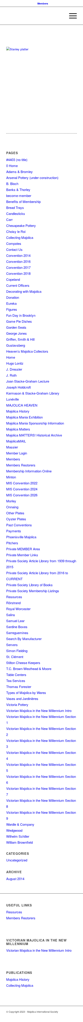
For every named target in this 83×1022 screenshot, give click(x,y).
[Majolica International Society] (34, 16)
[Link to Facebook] (53, 1016)
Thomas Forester (18, 686)
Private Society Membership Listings (32, 590)
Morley (11, 501)
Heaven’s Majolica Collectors (27, 351)
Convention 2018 (18, 273)
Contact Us (14, 249)
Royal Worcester (18, 608)
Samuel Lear (15, 620)
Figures (11, 309)
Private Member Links (22, 554)
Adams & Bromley (19, 171)
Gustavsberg (15, 345)
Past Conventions (19, 525)
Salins (10, 614)
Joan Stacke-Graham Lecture (27, 381)
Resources (14, 596)
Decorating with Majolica (23, 291)
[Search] (60, 16)
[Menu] (71, 16)
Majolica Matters (18, 429)
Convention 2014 (18, 255)
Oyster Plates (16, 519)
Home (10, 357)
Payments (13, 531)
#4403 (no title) (16, 159)
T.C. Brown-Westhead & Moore (28, 668)
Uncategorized (16, 860)
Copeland (13, 279)
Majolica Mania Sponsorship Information (35, 423)
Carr (9, 219)
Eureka (11, 303)
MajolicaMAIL (16, 441)
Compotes (13, 243)
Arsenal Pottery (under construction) (32, 177)
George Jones (16, 333)
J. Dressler (14, 369)
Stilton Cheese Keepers (23, 662)
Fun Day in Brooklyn (20, 315)
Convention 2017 (18, 267)
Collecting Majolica (19, 237)
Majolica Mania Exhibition (24, 417)
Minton (11, 477)
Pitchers (12, 542)
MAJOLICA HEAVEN (21, 405)
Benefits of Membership (23, 201)
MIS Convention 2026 (21, 495)
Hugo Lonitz (14, 363)
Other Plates (15, 513)
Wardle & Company (20, 824)
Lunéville (12, 399)
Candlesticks (15, 213)
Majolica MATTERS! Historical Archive (34, 435)
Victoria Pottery (17, 704)
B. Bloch (12, 183)
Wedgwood (14, 830)
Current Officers (17, 285)
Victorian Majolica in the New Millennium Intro (38, 710)
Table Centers (16, 674)
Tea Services (15, 680)
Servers (12, 644)
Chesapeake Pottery (21, 225)
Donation (12, 297)
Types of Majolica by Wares (26, 692)
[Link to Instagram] (67, 1016)
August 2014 (15, 878)
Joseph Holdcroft (18, 387)
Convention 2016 (18, 261)
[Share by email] (17, 39)
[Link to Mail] (73, 1016)
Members (42, 3)
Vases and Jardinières (22, 698)
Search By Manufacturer (24, 638)
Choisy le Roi (15, 231)
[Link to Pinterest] (60, 1016)
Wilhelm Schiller (17, 836)
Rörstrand (13, 602)
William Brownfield (19, 842)
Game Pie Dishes (19, 321)
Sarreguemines (17, 632)
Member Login (16, 453)
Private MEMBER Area (23, 548)
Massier (12, 447)
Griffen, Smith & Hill (20, 339)
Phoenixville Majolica (21, 537)
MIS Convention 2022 (21, 483)
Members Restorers (20, 465)
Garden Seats (16, 327)
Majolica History (17, 411)
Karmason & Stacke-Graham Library (32, 393)
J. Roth (11, 375)
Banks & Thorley (18, 189)
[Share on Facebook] (9, 39)
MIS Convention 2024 (21, 489)
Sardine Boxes (16, 626)
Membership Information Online (29, 471)
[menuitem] (42, 3)
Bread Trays (15, 207)
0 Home (12, 165)
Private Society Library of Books (29, 584)
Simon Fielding (16, 650)
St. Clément (14, 656)
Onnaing (12, 507)
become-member (18, 195)
